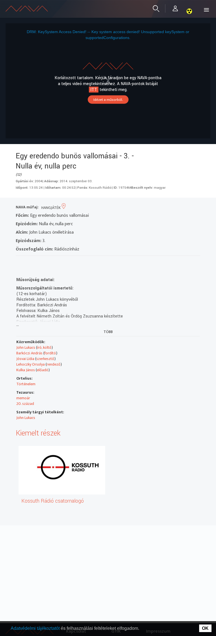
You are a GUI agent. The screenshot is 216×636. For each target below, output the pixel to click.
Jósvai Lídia (25, 358)
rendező (53, 364)
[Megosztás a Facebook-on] (60, 263)
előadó (42, 370)
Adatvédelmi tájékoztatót (36, 628)
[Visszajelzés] (70, 263)
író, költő (44, 347)
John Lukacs (25, 347)
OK (205, 628)
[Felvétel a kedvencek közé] (20, 263)
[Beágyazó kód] (50, 263)
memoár (23, 398)
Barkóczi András (29, 353)
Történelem (25, 384)
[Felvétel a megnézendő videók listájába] (30, 263)
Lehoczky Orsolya (30, 364)
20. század (25, 403)
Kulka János (25, 370)
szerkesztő (45, 358)
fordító (50, 353)
